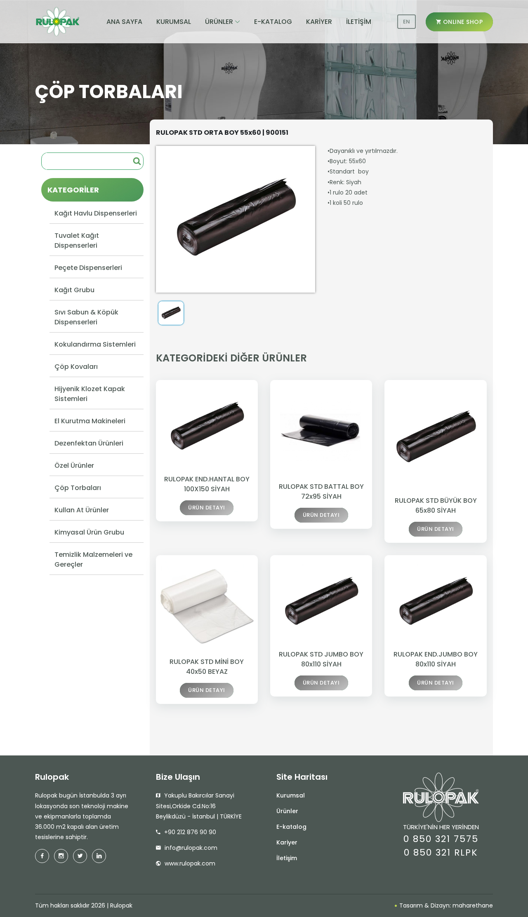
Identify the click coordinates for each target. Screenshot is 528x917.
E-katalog (291, 827)
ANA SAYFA (124, 21)
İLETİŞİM (358, 21)
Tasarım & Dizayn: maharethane (445, 905)
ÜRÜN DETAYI (206, 507)
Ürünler (287, 811)
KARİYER (319, 21)
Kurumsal (290, 795)
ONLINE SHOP (462, 22)
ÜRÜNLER (219, 21)
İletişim (286, 858)
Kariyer (286, 842)
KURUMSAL (173, 21)
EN (406, 22)
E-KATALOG (273, 21)
